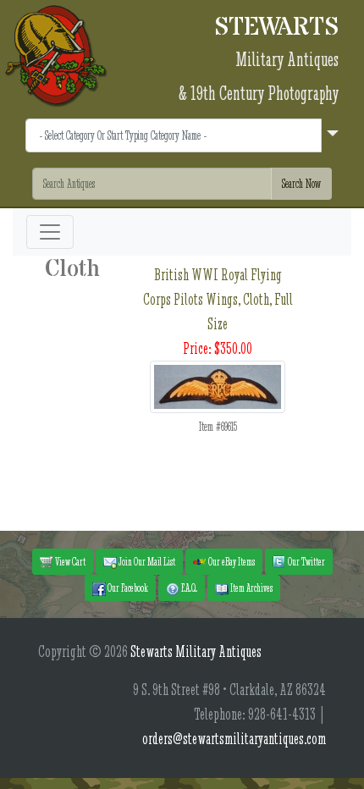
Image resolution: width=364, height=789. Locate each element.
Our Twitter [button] (305, 561)
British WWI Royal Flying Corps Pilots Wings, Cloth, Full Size (218, 299)
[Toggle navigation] (50, 232)
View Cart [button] (69, 561)
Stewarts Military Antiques (196, 651)
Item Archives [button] (251, 587)
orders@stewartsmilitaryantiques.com (234, 738)
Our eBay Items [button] (231, 561)
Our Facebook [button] (127, 587)
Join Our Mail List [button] (146, 561)
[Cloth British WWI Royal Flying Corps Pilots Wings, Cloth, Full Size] (217, 384)
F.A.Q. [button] (188, 587)
